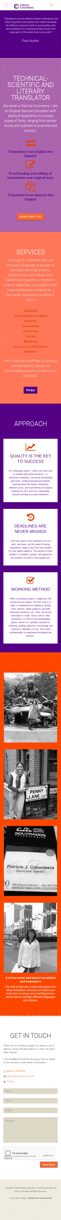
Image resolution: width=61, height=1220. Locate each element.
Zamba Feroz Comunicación (40, 1198)
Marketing (30, 341)
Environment (30, 326)
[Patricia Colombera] (24, 6)
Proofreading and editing (30, 315)
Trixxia (10, 1081)
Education (30, 310)
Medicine (30, 351)
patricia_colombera (16, 1071)
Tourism (30, 336)
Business (30, 321)
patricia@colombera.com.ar (20, 1076)
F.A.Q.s (30, 390)
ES (51, 5)
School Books (38, 346)
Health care (30, 331)
